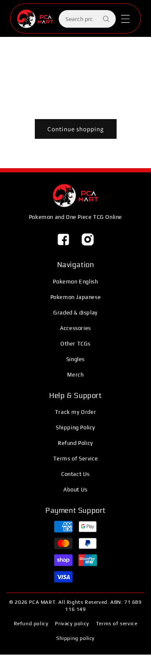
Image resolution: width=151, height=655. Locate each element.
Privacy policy (72, 623)
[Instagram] (87, 239)
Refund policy (31, 623)
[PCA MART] (75, 196)
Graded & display (75, 312)
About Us (75, 489)
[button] (125, 18)
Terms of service (117, 623)
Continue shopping (75, 129)
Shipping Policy (75, 427)
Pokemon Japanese (75, 297)
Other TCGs (75, 343)
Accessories (75, 328)
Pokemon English (75, 281)
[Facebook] (63, 239)
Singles (75, 359)
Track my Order (75, 412)
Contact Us (75, 474)
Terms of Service (75, 458)
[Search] (106, 19)
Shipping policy (75, 638)
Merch (75, 375)
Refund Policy (75, 443)
